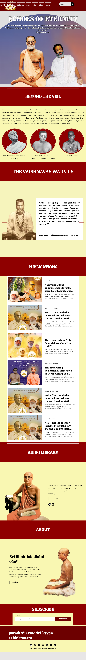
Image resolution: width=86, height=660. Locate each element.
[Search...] (72, 4)
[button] (20, 4)
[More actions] (74, 281)
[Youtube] (31, 645)
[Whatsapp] (47, 645)
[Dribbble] (35, 645)
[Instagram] (43, 645)
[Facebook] (39, 645)
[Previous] (4, 222)
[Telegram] (53, 504)
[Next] (81, 222)
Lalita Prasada (72, 156)
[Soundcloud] (49, 504)
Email (18, 615)
